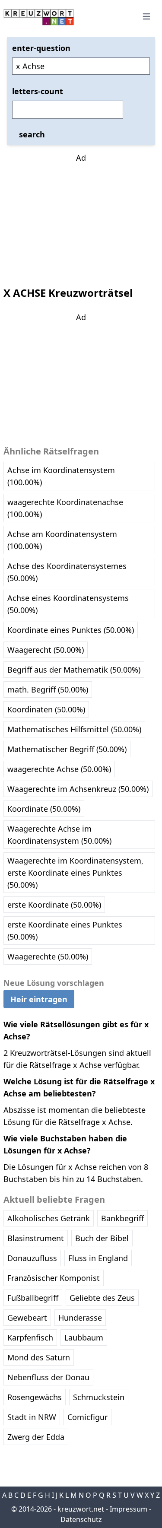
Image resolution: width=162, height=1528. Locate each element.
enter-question (41, 48)
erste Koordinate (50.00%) (54, 904)
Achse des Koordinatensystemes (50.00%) (67, 572)
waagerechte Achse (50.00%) (59, 769)
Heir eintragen (38, 999)
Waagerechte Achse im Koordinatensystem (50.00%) (59, 834)
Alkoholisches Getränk (48, 1218)
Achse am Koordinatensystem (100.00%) (62, 540)
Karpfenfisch (30, 1337)
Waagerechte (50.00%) (47, 956)
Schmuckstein (98, 1397)
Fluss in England (98, 1258)
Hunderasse (80, 1317)
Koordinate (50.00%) (43, 809)
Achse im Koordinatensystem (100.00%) (61, 476)
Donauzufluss (32, 1258)
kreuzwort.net (80, 1509)
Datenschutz (81, 1519)
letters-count (37, 91)
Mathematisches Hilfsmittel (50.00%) (74, 729)
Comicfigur (87, 1417)
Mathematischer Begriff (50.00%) (67, 749)
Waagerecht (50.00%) (45, 650)
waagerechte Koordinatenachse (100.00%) (65, 508)
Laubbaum (83, 1337)
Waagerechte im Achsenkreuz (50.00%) (78, 789)
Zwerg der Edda (35, 1437)
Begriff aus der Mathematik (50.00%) (73, 669)
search (32, 134)
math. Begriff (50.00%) (47, 689)
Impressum (128, 1509)
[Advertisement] (81, 218)
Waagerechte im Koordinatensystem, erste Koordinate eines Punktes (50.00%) (75, 872)
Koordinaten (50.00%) (46, 709)
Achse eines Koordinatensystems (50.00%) (68, 604)
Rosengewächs (34, 1397)
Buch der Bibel (102, 1238)
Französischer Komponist (53, 1278)
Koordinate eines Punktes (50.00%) (70, 630)
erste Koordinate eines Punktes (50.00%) (64, 930)
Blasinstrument (35, 1238)
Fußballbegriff (32, 1298)
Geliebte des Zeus (102, 1298)
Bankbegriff (122, 1218)
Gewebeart (27, 1317)
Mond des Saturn (38, 1357)
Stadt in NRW (31, 1417)
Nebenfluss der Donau (48, 1377)
